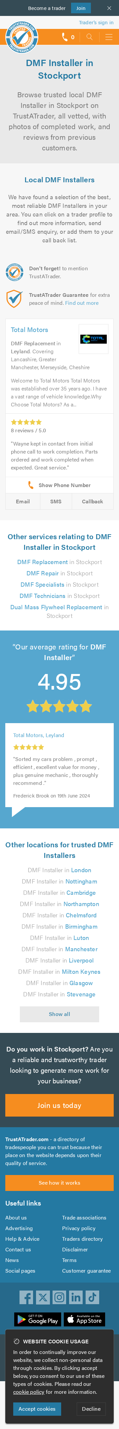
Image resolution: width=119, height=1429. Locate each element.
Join (78, 7)
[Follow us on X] (43, 1297)
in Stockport (59, 561)
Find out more (82, 302)
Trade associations (84, 1217)
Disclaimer (75, 1249)
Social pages (20, 1270)
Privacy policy (79, 1228)
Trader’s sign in (96, 22)
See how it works (59, 1182)
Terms (69, 1260)
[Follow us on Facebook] (26, 1297)
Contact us (18, 1249)
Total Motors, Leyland (38, 735)
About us (16, 1217)
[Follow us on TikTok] (92, 1297)
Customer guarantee (86, 1270)
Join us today (59, 1105)
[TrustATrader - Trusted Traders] (21, 33)
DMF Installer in (60, 870)
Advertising (19, 1228)
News (12, 1260)
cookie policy (29, 1391)
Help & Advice (22, 1238)
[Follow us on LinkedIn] (76, 1297)
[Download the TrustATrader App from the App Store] (84, 1319)
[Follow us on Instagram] (59, 1297)
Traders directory (82, 1238)
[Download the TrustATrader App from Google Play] (37, 1319)
